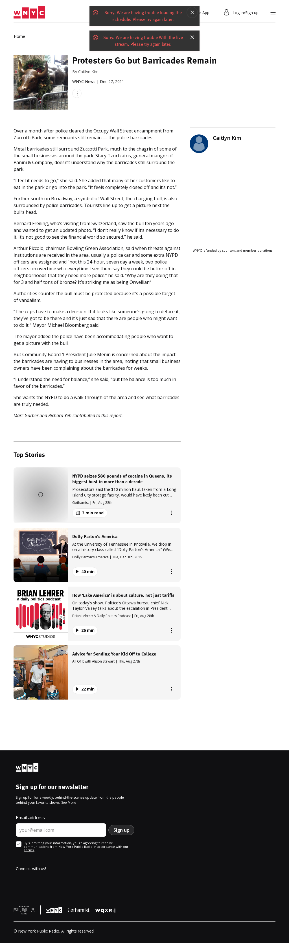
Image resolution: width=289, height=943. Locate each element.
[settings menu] (273, 12)
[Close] (192, 12)
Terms (29, 850)
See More (68, 802)
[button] (97, 495)
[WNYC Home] (29, 12)
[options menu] (77, 93)
